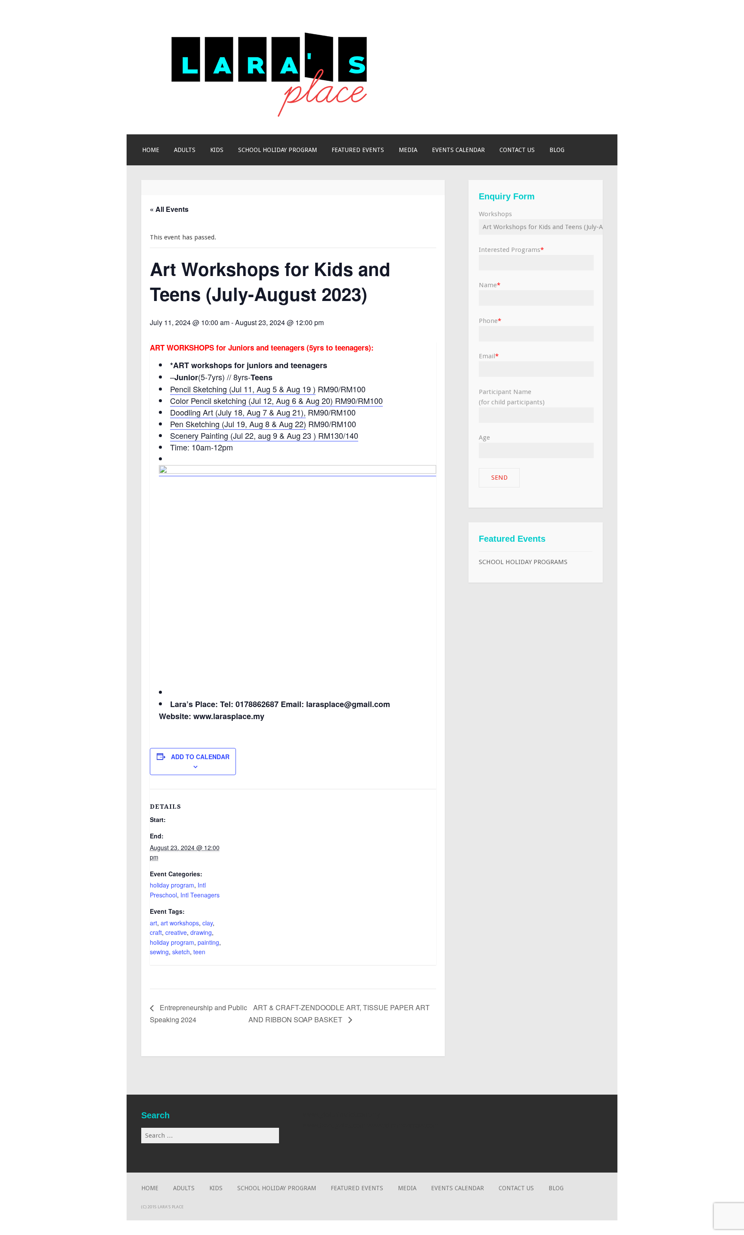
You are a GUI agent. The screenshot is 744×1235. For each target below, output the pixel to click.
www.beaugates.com (334, 1125)
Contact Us (517, 149)
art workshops (180, 922)
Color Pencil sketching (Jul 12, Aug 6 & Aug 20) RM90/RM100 (276, 400)
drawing (201, 932)
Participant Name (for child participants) (512, 397)
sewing (159, 951)
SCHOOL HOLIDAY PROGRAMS (523, 562)
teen (199, 951)
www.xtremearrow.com (403, 1125)
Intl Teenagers (200, 895)
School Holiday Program (277, 149)
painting (208, 942)
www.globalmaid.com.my (341, 1115)
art (153, 922)
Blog (556, 149)
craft (156, 932)
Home (150, 149)
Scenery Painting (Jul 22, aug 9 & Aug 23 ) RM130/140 (264, 435)
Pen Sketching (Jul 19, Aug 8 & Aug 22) (238, 423)
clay (207, 922)
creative (176, 932)
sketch (181, 951)
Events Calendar (458, 149)
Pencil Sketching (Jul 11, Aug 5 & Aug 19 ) (243, 388)
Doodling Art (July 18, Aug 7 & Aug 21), (238, 412)
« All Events (169, 209)
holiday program (172, 885)
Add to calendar (200, 756)
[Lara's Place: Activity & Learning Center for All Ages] (270, 114)
